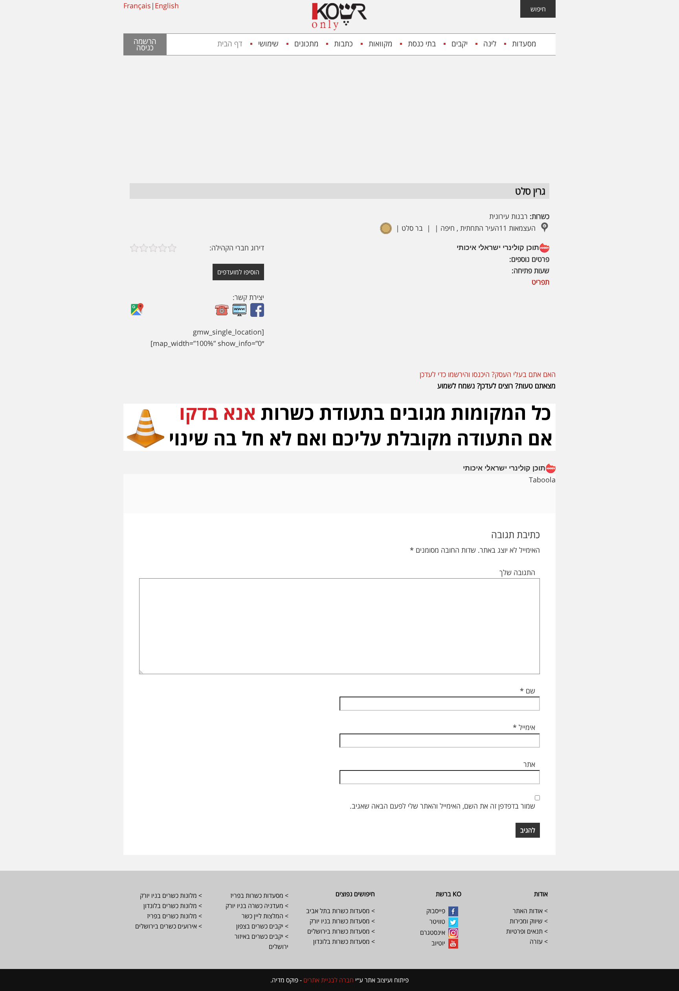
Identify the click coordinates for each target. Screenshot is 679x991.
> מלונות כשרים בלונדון (172, 905)
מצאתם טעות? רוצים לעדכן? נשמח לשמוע (496, 385)
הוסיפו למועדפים (238, 272)
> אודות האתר (530, 910)
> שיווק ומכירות (528, 921)
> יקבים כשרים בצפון (262, 926)
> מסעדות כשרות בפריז (259, 895)
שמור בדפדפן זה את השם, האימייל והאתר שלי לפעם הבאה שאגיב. (442, 806)
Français (137, 5)
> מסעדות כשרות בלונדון (344, 941)
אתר (529, 764)
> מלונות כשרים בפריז (174, 916)
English (167, 5)
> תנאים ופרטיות (527, 931)
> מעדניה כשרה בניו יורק (256, 905)
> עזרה (539, 941)
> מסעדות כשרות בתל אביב (340, 910)
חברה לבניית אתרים (328, 980)
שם (527, 690)
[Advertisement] (339, 114)
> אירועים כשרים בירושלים (168, 926)
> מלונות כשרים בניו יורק (171, 895)
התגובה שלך (517, 572)
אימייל (524, 727)
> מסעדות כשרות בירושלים (341, 931)
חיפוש (538, 9)
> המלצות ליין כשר (265, 916)
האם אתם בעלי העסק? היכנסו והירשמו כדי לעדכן (488, 374)
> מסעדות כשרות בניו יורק (341, 921)
